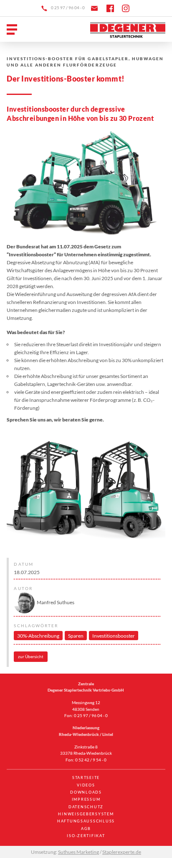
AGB (86, 828)
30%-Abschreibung (38, 636)
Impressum (86, 799)
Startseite (86, 777)
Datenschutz (86, 806)
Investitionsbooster (113, 636)
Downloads (86, 792)
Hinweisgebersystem (86, 814)
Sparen (75, 636)
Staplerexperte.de (121, 852)
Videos (86, 785)
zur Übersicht (30, 656)
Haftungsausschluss (86, 821)
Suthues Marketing (78, 852)
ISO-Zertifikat (86, 835)
